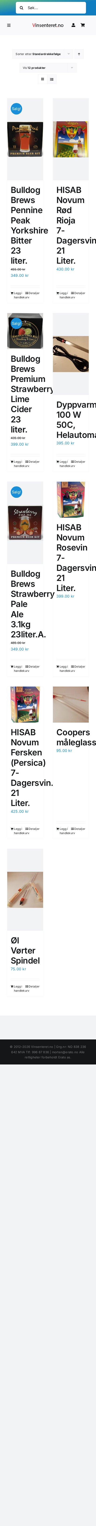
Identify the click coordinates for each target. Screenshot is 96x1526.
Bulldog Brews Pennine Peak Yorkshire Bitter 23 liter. (29, 225)
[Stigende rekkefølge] (79, 54)
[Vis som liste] (51, 79)
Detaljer (34, 293)
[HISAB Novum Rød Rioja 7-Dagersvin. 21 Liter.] (71, 139)
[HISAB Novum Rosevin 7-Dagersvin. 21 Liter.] (71, 500)
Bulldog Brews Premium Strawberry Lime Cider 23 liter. (33, 394)
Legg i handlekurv (19, 295)
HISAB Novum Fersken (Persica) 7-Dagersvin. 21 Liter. (32, 767)
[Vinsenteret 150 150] (48, 24)
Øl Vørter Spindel (25, 950)
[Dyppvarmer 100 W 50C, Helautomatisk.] (71, 354)
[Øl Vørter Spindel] (25, 890)
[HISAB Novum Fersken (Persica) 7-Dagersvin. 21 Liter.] (25, 705)
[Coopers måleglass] (71, 705)
